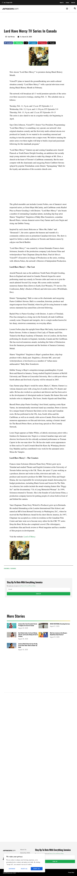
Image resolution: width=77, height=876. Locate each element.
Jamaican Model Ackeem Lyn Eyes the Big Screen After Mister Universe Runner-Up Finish (27, 645)
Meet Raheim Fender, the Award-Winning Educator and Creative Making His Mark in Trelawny (28, 634)
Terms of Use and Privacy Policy (28, 586)
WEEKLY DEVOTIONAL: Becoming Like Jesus (60, 624)
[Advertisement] (38, 21)
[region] (24, 862)
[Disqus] (38, 769)
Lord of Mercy (29, 536)
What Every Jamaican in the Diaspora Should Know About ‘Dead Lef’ (58, 634)
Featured (7, 568)
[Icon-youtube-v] (3, 859)
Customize (12, 868)
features (13, 568)
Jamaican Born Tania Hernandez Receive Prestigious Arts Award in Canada (27, 624)
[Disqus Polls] (38, 719)
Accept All (36, 868)
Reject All (24, 868)
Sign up (38, 593)
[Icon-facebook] (3, 858)
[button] (67, 8)
